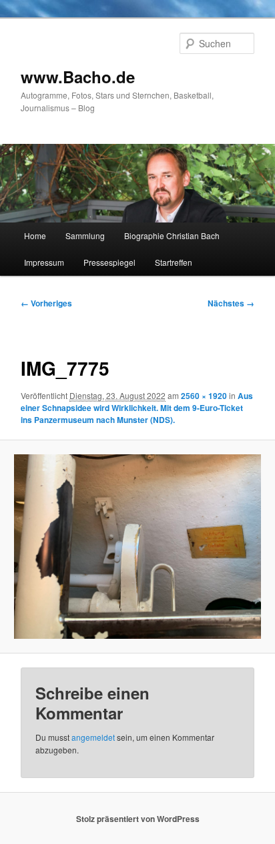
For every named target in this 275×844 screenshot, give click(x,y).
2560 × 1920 (204, 396)
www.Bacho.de (78, 76)
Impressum (44, 262)
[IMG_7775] (137, 546)
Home (35, 235)
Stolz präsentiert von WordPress (138, 819)
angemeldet (93, 737)
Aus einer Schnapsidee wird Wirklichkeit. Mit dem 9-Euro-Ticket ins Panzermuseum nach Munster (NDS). (137, 408)
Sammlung (85, 235)
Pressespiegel (109, 262)
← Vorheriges (46, 303)
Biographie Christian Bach (172, 235)
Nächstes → (231, 303)
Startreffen (173, 262)
